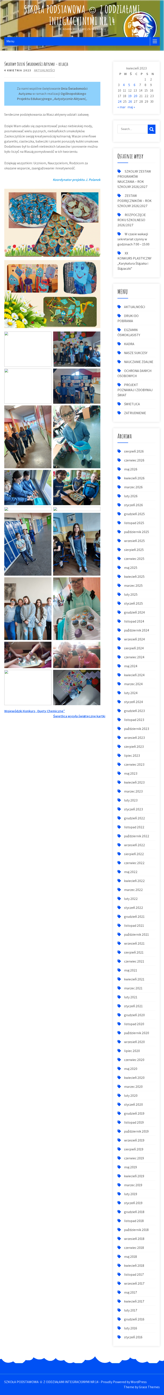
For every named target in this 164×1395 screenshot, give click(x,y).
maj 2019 (130, 1167)
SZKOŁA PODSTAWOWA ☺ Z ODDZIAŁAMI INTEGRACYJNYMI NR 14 (82, 14)
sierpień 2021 (134, 952)
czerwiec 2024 (134, 657)
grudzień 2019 (134, 1113)
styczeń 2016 (133, 1337)
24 (120, 101)
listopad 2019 (134, 1122)
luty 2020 (131, 1095)
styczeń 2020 (133, 1104)
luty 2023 (131, 800)
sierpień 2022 (134, 854)
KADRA (129, 344)
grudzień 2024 (134, 612)
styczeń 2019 (133, 1203)
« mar (121, 107)
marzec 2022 (133, 890)
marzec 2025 (133, 585)
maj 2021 (130, 970)
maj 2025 (130, 567)
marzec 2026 (133, 487)
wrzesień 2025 (134, 541)
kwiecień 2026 (134, 478)
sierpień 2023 (134, 746)
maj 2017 (130, 1292)
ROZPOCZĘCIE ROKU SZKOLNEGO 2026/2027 (131, 220)
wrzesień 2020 (134, 1042)
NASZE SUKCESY (135, 353)
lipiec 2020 (132, 1051)
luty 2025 (131, 594)
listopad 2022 (134, 827)
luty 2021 (130, 997)
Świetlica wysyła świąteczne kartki (79, 716)
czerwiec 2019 (134, 1158)
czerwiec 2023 (134, 764)
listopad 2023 (134, 720)
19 (130, 96)
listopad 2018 (134, 1221)
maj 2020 (130, 1068)
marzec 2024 (133, 684)
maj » (131, 107)
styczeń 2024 (133, 702)
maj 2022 (131, 872)
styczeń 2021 (133, 1006)
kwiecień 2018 (134, 1265)
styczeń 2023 (133, 809)
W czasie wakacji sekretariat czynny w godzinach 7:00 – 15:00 (133, 239)
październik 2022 (136, 836)
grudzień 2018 (134, 1212)
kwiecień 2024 (134, 675)
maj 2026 (130, 469)
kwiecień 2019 (134, 1176)
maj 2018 (130, 1256)
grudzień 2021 (134, 916)
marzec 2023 (133, 791)
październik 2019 (136, 1131)
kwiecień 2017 (134, 1301)
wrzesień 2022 (134, 845)
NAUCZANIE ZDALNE (138, 362)
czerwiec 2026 (134, 460)
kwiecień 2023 (134, 782)
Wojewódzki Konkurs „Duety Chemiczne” (34, 711)
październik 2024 (136, 630)
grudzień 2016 (134, 1319)
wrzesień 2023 (134, 737)
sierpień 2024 (134, 648)
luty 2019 (130, 1194)
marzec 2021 (133, 988)
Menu (10, 41)
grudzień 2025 (134, 514)
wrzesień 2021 (134, 943)
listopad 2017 (134, 1274)
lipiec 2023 (132, 755)
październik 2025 (136, 532)
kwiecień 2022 (134, 881)
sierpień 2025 (134, 550)
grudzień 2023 (134, 711)
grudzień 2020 (134, 1015)
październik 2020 (136, 1033)
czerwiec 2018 (134, 1247)
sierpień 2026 (134, 451)
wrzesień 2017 (134, 1283)
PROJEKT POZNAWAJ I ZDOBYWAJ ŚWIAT (134, 390)
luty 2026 (131, 496)
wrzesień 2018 (134, 1238)
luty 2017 (130, 1310)
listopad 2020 (134, 1024)
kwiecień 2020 (134, 1077)
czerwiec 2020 (134, 1060)
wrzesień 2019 (134, 1140)
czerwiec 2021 (134, 961)
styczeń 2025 (133, 603)
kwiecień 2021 (134, 979)
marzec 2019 (133, 1185)
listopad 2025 (134, 523)
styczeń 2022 (133, 907)
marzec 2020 (133, 1086)
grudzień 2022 (134, 818)
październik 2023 (136, 728)
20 (135, 96)
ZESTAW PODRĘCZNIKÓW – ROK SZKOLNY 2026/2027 (134, 200)
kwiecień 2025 (134, 576)
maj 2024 (130, 666)
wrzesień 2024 (134, 639)
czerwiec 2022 (134, 863)
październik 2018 (136, 1230)
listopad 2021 (134, 925)
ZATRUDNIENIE (135, 413)
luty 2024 (131, 693)
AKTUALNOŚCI (44, 70)
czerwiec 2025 (134, 558)
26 (130, 101)
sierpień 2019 (133, 1149)
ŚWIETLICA (132, 404)
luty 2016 (130, 1328)
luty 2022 (131, 898)
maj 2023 (130, 773)
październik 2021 (136, 934)
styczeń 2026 (133, 505)
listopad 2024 (134, 621)
